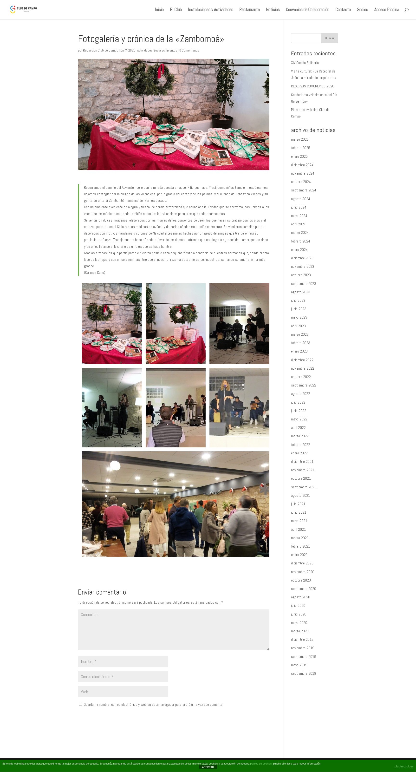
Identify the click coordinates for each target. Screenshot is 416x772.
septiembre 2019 (303, 656)
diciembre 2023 (302, 258)
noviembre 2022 (302, 368)
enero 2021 (299, 554)
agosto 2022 (300, 393)
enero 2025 (299, 156)
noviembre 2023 (302, 266)
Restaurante (250, 10)
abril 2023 (298, 325)
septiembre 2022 (303, 385)
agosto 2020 (300, 597)
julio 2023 (298, 300)
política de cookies (261, 763)
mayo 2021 (299, 520)
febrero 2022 (300, 444)
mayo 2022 (299, 419)
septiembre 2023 (303, 283)
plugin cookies (404, 766)
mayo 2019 (299, 664)
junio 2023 (298, 308)
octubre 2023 (301, 274)
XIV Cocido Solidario (305, 62)
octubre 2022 (301, 376)
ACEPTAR (208, 767)
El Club (176, 10)
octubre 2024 (301, 181)
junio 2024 (298, 207)
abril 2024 (298, 224)
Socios (362, 10)
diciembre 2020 (302, 563)
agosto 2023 (300, 291)
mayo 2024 (299, 215)
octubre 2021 (301, 478)
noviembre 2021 (302, 469)
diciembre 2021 (302, 461)
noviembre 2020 (302, 571)
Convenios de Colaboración (307, 10)
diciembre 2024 (302, 164)
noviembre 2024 (302, 173)
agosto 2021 (300, 495)
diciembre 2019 (302, 639)
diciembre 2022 (302, 359)
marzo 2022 (300, 435)
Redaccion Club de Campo (100, 50)
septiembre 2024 (303, 190)
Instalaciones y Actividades (210, 10)
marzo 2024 (300, 232)
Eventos (171, 50)
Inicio (159, 10)
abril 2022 (298, 427)
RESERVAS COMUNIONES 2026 (312, 86)
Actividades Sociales (151, 50)
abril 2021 (298, 529)
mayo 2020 (299, 622)
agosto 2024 (300, 198)
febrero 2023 (300, 342)
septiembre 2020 (303, 588)
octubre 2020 (301, 580)
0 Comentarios (189, 50)
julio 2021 (298, 503)
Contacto (343, 10)
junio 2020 (298, 614)
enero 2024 (299, 249)
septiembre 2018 (303, 673)
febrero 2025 (300, 147)
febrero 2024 (300, 241)
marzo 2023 (300, 334)
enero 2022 (299, 453)
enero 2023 (299, 351)
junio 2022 (298, 410)
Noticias (273, 10)
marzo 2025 (300, 139)
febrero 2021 (300, 546)
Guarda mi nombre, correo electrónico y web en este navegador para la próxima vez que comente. (153, 704)
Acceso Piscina (386, 10)
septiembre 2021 (303, 487)
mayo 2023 (299, 317)
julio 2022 (298, 402)
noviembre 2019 (302, 647)
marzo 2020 (300, 631)
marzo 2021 (300, 537)
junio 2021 (298, 512)
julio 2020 (298, 605)
